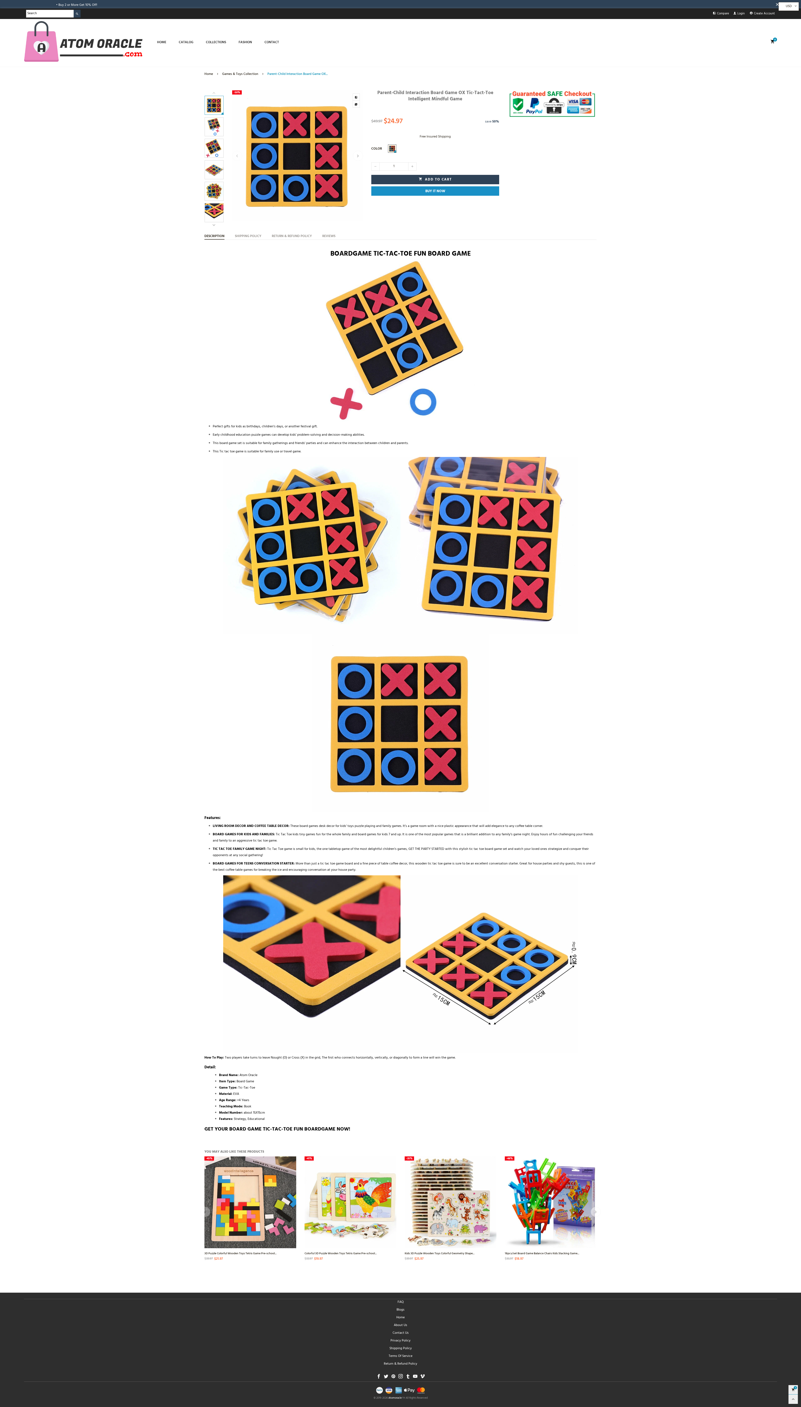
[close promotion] (778, 4)
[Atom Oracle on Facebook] (379, 1377)
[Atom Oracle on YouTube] (415, 1377)
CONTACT (271, 42)
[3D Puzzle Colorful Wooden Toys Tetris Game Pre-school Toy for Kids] (250, 1202)
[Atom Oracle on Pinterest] (393, 1377)
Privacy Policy (400, 1341)
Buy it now (435, 191)
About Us (400, 1325)
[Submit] (77, 14)
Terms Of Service (400, 1356)
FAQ (401, 1302)
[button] (237, 156)
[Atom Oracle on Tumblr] (408, 1377)
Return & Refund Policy (400, 1364)
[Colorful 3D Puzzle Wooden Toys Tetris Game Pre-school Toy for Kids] (350, 1202)
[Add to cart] (392, 1213)
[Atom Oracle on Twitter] (386, 1377)
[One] (392, 148)
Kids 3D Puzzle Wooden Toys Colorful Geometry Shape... (440, 1253)
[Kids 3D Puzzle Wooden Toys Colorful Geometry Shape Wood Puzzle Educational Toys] (450, 1202)
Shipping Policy (400, 1348)
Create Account (764, 14)
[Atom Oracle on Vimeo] (422, 1377)
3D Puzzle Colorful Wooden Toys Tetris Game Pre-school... (240, 1253)
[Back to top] (793, 1399)
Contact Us (401, 1333)
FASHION (245, 42)
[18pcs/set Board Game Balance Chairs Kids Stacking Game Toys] (551, 1202)
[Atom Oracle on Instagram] (400, 1377)
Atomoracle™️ (396, 1398)
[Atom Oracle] (83, 41)
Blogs (400, 1310)
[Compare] (356, 97)
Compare (723, 14)
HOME (161, 42)
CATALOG (186, 42)
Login (741, 14)
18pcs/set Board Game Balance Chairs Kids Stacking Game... (542, 1253)
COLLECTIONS (216, 42)
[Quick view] (292, 1198)
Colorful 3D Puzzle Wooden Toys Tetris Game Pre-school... (341, 1253)
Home (400, 1318)
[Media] (356, 104)
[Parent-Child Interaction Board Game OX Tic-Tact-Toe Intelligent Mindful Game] (297, 155)
